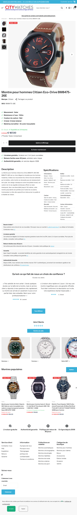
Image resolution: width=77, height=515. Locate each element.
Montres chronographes (46, 450)
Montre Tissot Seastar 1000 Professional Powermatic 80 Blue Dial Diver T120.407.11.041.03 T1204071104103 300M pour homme (63, 407)
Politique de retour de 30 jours (47, 431)
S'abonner (8, 492)
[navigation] (4, 23)
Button (71, 369)
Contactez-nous (7, 446)
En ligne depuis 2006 (67, 430)
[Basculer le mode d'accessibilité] (74, 1)
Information (24, 442)
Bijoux (59, 453)
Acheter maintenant (38, 150)
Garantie (4, 456)
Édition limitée (61, 458)
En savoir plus (24, 265)
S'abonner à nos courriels (7, 480)
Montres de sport (44, 464)
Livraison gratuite (10, 430)
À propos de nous (26, 446)
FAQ (3, 448)
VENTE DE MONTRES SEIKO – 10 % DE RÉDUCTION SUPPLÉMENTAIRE (26, 2)
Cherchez (61, 8)
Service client (7, 442)
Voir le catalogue (3, 8)
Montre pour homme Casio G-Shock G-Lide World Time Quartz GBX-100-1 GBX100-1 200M (38, 406)
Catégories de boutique (62, 443)
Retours (4, 454)
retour (52, 246)
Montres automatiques (45, 448)
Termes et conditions (27, 459)
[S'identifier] (70, 8)
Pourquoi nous (25, 448)
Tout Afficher (38, 311)
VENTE (59, 464)
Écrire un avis (38, 331)
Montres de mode (44, 458)
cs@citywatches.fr (53, 227)
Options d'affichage (42, 143)
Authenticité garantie (29, 430)
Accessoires (61, 456)
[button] (72, 54)
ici (14, 229)
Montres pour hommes (64, 448)
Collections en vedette (44, 443)
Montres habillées (44, 456)
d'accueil (4, 18)
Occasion (60, 461)
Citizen (10, 99)
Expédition (5, 451)
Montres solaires (43, 461)
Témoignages (24, 451)
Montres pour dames (64, 450)
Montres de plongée (45, 453)
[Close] (68, 501)
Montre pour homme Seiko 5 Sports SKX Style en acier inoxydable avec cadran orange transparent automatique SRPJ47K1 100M (13, 407)
